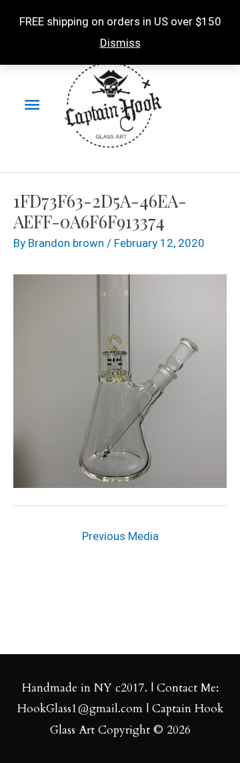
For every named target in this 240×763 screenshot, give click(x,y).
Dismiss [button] (120, 42)
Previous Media (120, 536)
